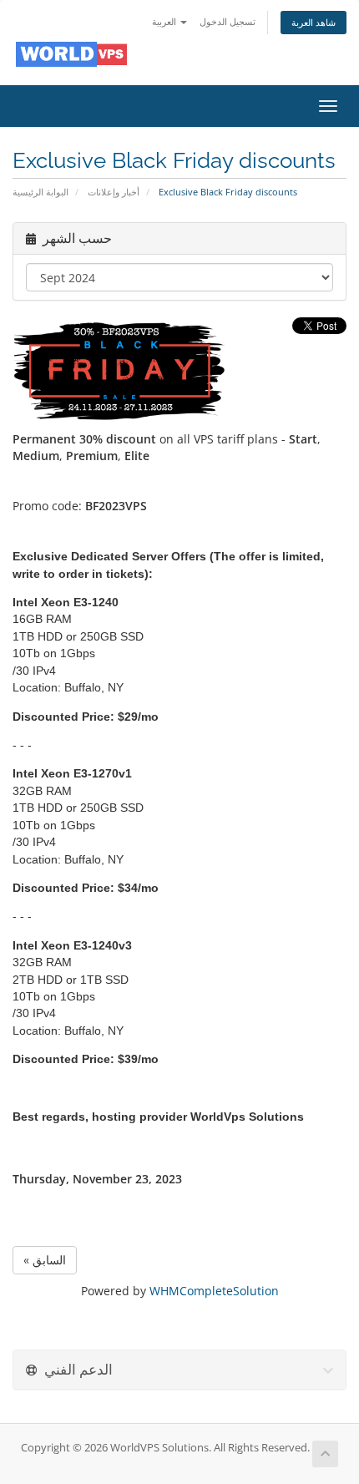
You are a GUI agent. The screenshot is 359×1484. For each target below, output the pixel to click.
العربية (165, 21)
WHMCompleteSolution (214, 1291)
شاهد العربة (313, 22)
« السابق (44, 1260)
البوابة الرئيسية (40, 191)
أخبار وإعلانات (113, 191)
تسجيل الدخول (227, 21)
